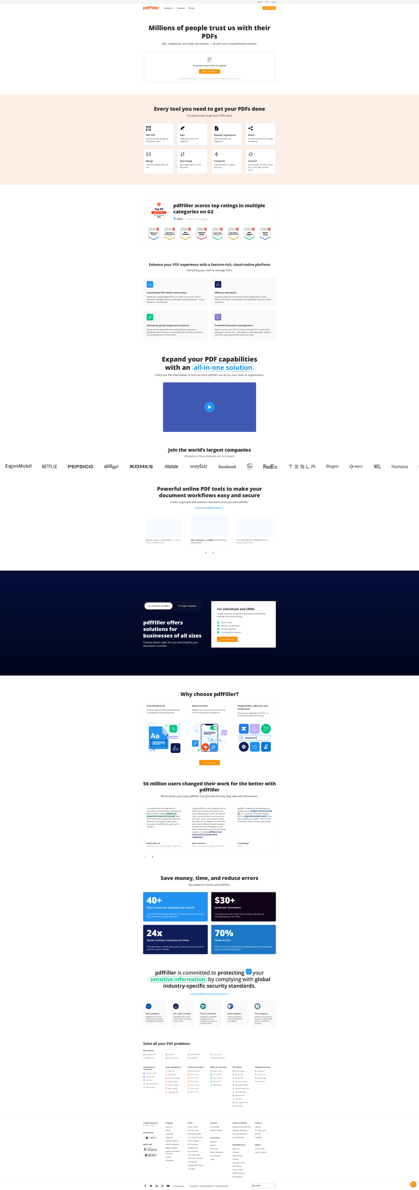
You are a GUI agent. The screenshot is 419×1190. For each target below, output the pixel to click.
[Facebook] (145, 1185)
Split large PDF (173, 1092)
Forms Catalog (193, 1141)
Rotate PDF (239, 1078)
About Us (169, 1127)
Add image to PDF (241, 1102)
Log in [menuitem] (267, 2)
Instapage (258, 1137)
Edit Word (238, 1099)
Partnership (170, 1160)
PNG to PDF (217, 1085)
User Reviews (237, 1166)
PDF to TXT (194, 1092)
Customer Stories (239, 1163)
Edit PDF (171, 1054)
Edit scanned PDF (152, 1084)
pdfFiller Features (216, 1130)
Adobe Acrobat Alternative (242, 1127)
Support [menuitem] (259, 2)
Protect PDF (217, 1054)
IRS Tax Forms (193, 1144)
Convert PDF (150, 1077)
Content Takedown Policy (207, 1186)
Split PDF (171, 1071)
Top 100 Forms (193, 1130)
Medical (213, 1145)
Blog (234, 1149)
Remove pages (173, 1085)
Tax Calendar (192, 1162)
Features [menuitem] (181, 8)
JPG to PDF (217, 1081)
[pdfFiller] (151, 8)
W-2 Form (191, 1151)
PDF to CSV (194, 1074)
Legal (212, 1159)
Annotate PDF (240, 1095)
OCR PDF (149, 1080)
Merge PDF (150, 1058)
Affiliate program (171, 1148)
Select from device (209, 71)
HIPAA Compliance (172, 1144)
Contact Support (260, 1152)
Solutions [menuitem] (168, 8)
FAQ (237, 1149)
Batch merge (172, 1088)
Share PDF (261, 1081)
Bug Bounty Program (222, 1186)
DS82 (194, 1155)
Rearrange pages (174, 1078)
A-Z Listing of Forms (195, 1137)
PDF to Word (172, 1058)
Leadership (169, 1134)
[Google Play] (150, 1149)
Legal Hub (169, 1137)
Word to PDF (195, 1054)
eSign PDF (194, 1058)
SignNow (258, 1127)
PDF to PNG (194, 1085)
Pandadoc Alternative (240, 1130)
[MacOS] (150, 1137)
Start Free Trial (269, 8)
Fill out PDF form (219, 1058)
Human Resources (216, 1152)
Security (168, 1157)
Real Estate (214, 1149)
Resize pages (150, 1087)
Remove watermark (242, 1088)
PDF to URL (194, 1088)
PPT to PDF (217, 1074)
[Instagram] (162, 1185)
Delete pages (240, 1071)
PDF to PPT (194, 1078)
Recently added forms (195, 1165)
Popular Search (193, 1148)
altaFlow (258, 1134)
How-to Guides (238, 1170)
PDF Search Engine (194, 1134)
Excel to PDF (217, 1078)
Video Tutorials (238, 1156)
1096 (198, 1155)
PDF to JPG (194, 1081)
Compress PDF (151, 1054)
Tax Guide (191, 1169)
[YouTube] (168, 1185)
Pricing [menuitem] (191, 8)
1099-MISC (192, 1158)
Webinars (236, 1152)
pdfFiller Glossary (239, 1173)
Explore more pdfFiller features (208, 508)
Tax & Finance (215, 1156)
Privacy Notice (193, 1186)
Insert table (239, 1106)
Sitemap (235, 1159)
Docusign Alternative (240, 1134)
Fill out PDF (239, 1074)
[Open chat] (413, 1184)
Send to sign (261, 1078)
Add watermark (240, 1092)
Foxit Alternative (238, 1137)
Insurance (213, 1142)
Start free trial (227, 639)
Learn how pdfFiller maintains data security (208, 994)
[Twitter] (151, 1185)
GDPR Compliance (172, 1141)
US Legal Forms (260, 1130)
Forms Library (193, 1127)
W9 (196, 1151)
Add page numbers (241, 1085)
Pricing (168, 1130)
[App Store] (150, 1155)
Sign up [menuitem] (273, 2)
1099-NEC (199, 1158)
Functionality (214, 1127)
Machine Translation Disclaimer (173, 1152)
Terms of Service (178, 1186)
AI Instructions (238, 1177)
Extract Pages (173, 1081)
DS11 (190, 1155)
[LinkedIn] (156, 1185)
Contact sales (259, 1149)
